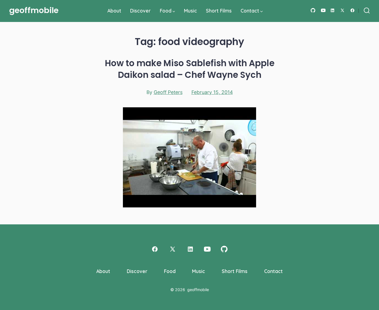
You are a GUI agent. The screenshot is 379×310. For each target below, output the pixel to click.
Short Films (219, 11)
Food (165, 11)
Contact (250, 11)
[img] (174, 11)
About (114, 11)
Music (190, 11)
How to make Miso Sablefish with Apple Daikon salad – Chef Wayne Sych (189, 69)
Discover (140, 11)
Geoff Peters (168, 92)
